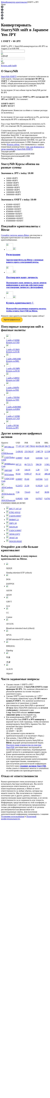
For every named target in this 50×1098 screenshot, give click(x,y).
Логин (4, 776)
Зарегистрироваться (13, 777)
